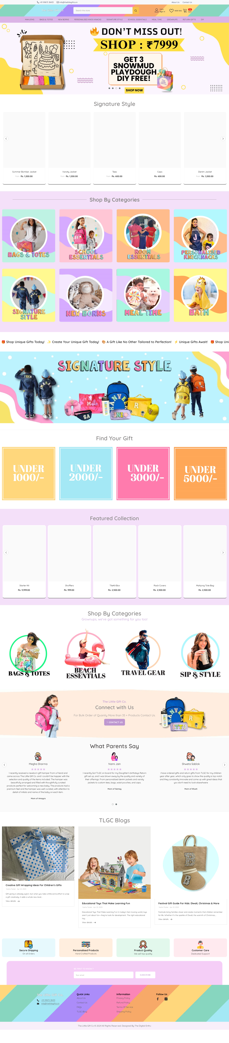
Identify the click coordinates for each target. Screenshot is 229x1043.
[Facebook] (158, 1013)
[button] (6, 138)
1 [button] (109, 88)
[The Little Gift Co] (28, 236)
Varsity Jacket (69, 171)
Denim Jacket (205, 171)
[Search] (106, 10)
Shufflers (69, 599)
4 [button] (119, 88)
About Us (175, 2)
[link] (28, 962)
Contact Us (187, 2)
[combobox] (103, 10)
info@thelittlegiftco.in (69, 2)
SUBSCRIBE (145, 989)
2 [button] (113, 88)
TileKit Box (115, 599)
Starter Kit (24, 599)
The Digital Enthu (143, 1040)
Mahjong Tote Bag (205, 599)
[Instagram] (166, 1013)
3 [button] (116, 88)
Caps (159, 171)
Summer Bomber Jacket (24, 171)
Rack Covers (160, 599)
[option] (114, 58)
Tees (114, 171)
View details (11, 915)
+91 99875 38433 (47, 2)
